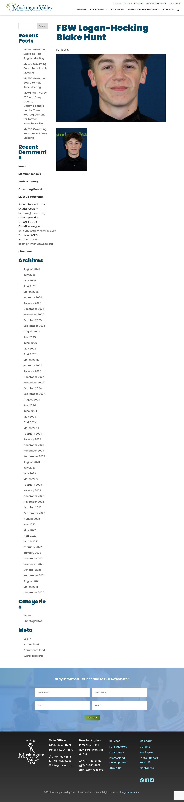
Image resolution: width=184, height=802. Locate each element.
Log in (27, 639)
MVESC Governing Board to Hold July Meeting (35, 68)
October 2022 (33, 507)
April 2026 (30, 286)
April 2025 (30, 354)
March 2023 (31, 479)
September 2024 (34, 394)
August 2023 (32, 462)
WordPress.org (33, 656)
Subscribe (92, 717)
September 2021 (34, 575)
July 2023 (30, 467)
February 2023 (33, 484)
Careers (128, 3)
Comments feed (34, 650)
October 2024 (33, 388)
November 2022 (34, 502)
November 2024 (34, 382)
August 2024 (32, 399)
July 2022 (30, 524)
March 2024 (31, 428)
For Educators (98, 10)
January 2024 (32, 439)
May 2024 (30, 416)
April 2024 (30, 422)
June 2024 (30, 411)
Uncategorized (33, 621)
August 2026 (32, 269)
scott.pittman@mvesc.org (35, 244)
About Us (168, 10)
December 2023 (34, 445)
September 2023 (34, 456)
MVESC (28, 615)
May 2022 (30, 530)
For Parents (117, 10)
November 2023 (34, 450)
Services (81, 10)
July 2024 (30, 405)
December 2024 (34, 377)
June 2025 (30, 343)
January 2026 (32, 303)
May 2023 (30, 473)
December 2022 (34, 496)
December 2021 (33, 558)
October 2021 (32, 570)
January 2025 (32, 371)
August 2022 (32, 519)
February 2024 (33, 433)
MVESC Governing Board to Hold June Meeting (35, 83)
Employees (138, 3)
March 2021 (31, 587)
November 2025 (34, 314)
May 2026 (30, 280)
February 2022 (33, 547)
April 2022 (30, 535)
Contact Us (174, 3)
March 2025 (31, 360)
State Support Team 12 (156, 3)
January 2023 (32, 490)
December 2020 (34, 592)
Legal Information (130, 792)
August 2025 (32, 331)
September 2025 (34, 326)
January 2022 (32, 553)
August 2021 (31, 581)
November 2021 (33, 564)
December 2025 (34, 309)
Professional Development (143, 10)
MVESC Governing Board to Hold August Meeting (35, 54)
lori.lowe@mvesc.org (31, 213)
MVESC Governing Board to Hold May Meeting (35, 133)
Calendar (117, 3)
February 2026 (33, 297)
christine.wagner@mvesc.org (37, 230)
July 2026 (30, 275)
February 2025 (33, 365)
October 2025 (33, 320)
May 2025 (30, 348)
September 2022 (34, 513)
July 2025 (30, 337)
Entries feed (31, 644)
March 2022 (31, 541)
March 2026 (31, 292)
